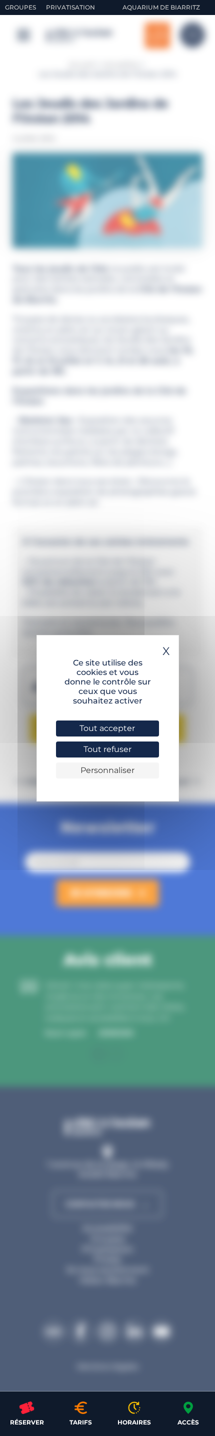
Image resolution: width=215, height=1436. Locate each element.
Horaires (134, 1422)
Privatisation (70, 7)
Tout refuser (108, 749)
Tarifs (81, 1422)
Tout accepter (107, 728)
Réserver (27, 1422)
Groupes (20, 7)
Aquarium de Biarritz (161, 7)
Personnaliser (107, 770)
